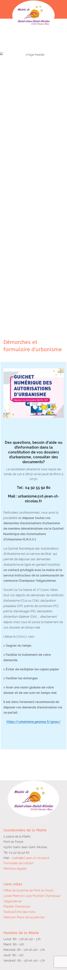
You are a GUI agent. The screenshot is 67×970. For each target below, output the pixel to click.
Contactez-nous (21, 65)
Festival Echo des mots (19, 912)
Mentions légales (15, 868)
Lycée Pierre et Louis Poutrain (23, 896)
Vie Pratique (17, 59)
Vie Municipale (19, 52)
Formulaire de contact (18, 863)
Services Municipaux (25, 46)
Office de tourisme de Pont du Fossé (28, 890)
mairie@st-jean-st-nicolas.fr (31, 858)
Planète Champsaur (16, 906)
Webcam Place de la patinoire (23, 917)
